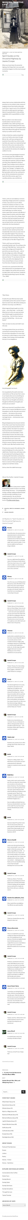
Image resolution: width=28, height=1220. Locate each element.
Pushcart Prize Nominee (9, 1147)
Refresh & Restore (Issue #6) (10, 1118)
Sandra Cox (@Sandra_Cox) (15, 897)
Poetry (4, 1156)
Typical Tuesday (6, 1195)
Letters (4, 1153)
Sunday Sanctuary (7, 1185)
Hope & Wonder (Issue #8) (9, 1124)
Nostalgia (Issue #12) (8, 1137)
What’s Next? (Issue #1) (8, 1102)
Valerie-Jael (10, 737)
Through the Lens (7, 1192)
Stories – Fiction (6, 1159)
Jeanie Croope (9, 512)
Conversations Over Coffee (9, 1173)
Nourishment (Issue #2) (8, 1105)
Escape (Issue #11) (7, 1134)
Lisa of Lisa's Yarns (13, 986)
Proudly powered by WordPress (10, 1216)
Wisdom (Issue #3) (7, 1108)
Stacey (9, 576)
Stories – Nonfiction (7, 1163)
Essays (7, 508)
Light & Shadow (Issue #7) (9, 1121)
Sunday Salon (6, 1182)
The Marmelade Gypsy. (13, 500)
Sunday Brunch (6, 1179)
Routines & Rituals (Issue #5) (10, 1114)
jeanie (9, 754)
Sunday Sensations (7, 1189)
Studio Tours (5, 1176)
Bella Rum (10, 775)
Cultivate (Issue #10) (7, 1130)
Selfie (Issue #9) (6, 1127)
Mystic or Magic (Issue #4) (9, 1111)
